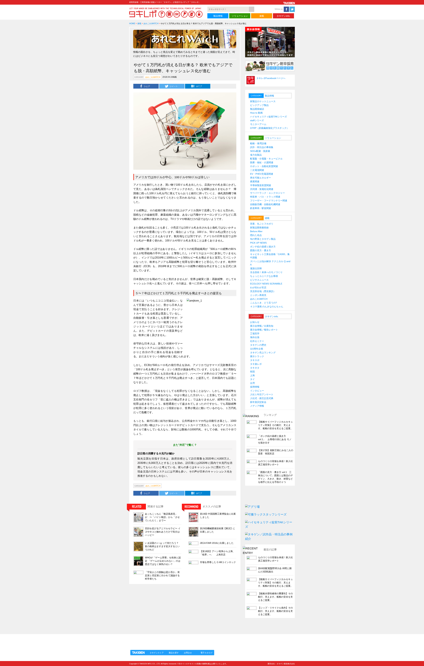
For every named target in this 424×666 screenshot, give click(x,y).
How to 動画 (256, 112)
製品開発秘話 (257, 109)
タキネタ (254, 367)
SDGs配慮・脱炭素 (260, 151)
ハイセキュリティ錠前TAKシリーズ (268, 116)
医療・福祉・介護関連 (261, 162)
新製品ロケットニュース (263, 101)
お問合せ (188, 653)
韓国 (252, 371)
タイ (252, 379)
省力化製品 (256, 155)
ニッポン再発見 (258, 295)
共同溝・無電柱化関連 (261, 189)
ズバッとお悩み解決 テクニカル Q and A (270, 263)
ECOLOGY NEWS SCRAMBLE (266, 283)
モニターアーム (258, 124)
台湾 (252, 383)
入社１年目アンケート (261, 394)
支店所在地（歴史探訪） (263, 291)
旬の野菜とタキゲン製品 (263, 239)
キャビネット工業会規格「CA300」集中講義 (270, 256)
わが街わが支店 (258, 287)
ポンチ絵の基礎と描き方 (263, 246)
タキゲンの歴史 (258, 345)
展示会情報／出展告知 (261, 326)
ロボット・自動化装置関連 (264, 166)
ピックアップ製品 (259, 105)
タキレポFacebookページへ (270, 78)
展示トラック (257, 356)
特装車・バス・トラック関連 (265, 196)
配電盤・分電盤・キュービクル (266, 158)
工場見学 (254, 333)
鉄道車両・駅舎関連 (260, 208)
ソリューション (240, 16)
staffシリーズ (257, 120)
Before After (256, 231)
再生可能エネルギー (260, 177)
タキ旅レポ (256, 364)
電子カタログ (206, 653)
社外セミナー (257, 341)
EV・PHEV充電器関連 (261, 174)
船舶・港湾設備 (258, 143)
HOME (132, 23)
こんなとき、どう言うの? (263, 302)
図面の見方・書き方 (260, 250)
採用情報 (254, 386)
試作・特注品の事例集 (261, 147)
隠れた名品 (256, 235)
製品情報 (218, 16)
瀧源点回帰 (256, 268)
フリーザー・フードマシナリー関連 (268, 200)
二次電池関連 (257, 170)
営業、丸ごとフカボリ (261, 223)
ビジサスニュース (259, 280)
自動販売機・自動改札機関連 (265, 204)
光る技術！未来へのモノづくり (266, 272)
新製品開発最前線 (259, 227)
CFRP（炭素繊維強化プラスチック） (269, 128)
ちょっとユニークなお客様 (264, 276)
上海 (252, 375)
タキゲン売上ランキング (263, 352)
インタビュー (257, 390)
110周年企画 (256, 348)
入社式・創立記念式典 (261, 398)
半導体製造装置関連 (260, 185)
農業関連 (254, 181)
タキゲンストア (157, 653)
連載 (261, 16)
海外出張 (254, 337)
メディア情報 (257, 406)
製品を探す (174, 653)
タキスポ (254, 360)
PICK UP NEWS (258, 242)
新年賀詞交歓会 (258, 402)
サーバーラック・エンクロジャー (267, 193)
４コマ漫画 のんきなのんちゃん (266, 306)
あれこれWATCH (151, 23)
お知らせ (254, 322)
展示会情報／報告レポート (264, 329)
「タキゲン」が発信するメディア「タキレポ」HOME (159, 640)
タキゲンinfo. (283, 16)
